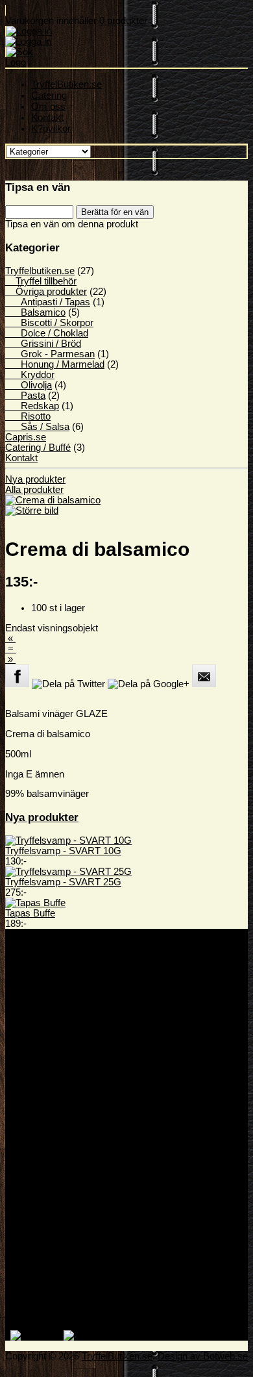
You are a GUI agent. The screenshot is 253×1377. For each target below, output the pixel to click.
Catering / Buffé (38, 447)
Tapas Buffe (30, 913)
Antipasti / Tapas (47, 302)
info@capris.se (63, 1027)
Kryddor (29, 375)
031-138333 (56, 985)
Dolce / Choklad (46, 333)
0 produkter (123, 21)
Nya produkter (35, 479)
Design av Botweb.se (203, 1356)
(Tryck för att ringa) (121, 985)
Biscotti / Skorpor (49, 323)
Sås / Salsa (37, 427)
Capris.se (25, 437)
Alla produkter (34, 490)
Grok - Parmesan (50, 354)
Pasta (25, 395)
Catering (49, 95)
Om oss (48, 106)
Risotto (28, 416)
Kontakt (47, 117)
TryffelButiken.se (66, 84)
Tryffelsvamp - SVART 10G (63, 851)
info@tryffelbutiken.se (77, 1016)
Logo (15, 62)
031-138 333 (57, 1006)
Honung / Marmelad (54, 364)
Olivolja (28, 385)
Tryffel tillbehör (41, 281)
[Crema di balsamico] (53, 505)
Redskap (32, 406)
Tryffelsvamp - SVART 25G (63, 882)
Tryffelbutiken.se (67, 1110)
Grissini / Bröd (43, 343)
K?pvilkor (51, 128)
